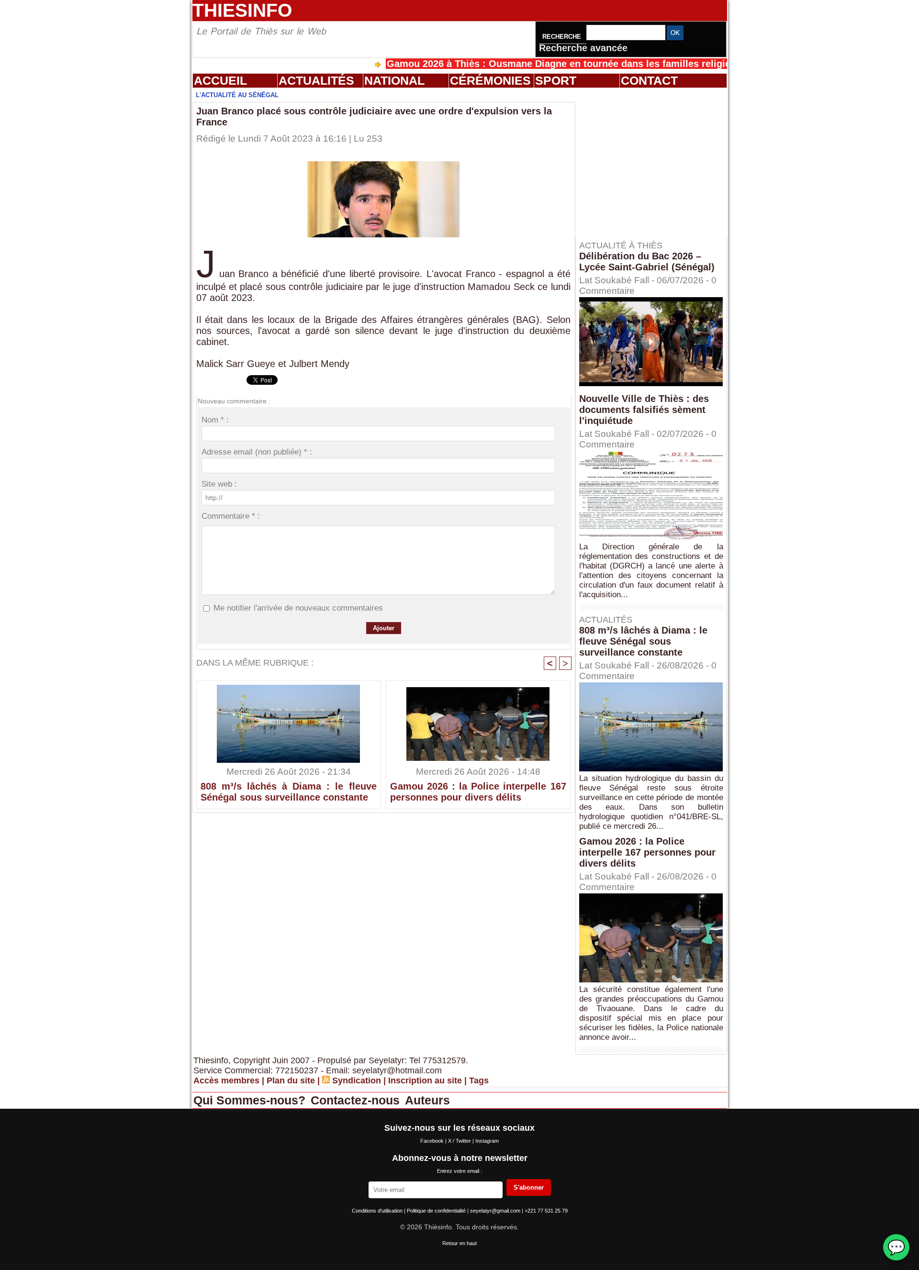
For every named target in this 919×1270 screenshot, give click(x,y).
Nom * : (215, 419)
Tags (479, 1080)
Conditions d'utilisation (378, 1211)
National (394, 80)
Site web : (219, 484)
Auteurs (427, 1100)
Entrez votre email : (459, 1171)
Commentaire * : (231, 516)
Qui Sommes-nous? (251, 1100)
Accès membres (226, 1080)
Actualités (316, 80)
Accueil (220, 80)
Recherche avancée (583, 48)
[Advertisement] (655, 162)
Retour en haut (459, 1243)
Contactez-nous (357, 1100)
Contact (649, 80)
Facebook (432, 1141)
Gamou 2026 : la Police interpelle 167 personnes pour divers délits (478, 791)
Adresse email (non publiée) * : (257, 452)
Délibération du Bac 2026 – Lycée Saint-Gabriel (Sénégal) (647, 261)
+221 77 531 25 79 (546, 1211)
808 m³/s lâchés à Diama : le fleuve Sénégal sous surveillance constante (289, 791)
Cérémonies (490, 80)
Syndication (356, 1080)
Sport (555, 80)
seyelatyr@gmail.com (496, 1211)
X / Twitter (460, 1141)
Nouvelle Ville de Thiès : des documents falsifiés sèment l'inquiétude (644, 409)
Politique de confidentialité (437, 1211)
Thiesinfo (242, 10)
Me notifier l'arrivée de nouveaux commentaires (298, 608)
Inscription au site (425, 1080)
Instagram (487, 1141)
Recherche (562, 36)
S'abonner (529, 1187)
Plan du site (291, 1080)
